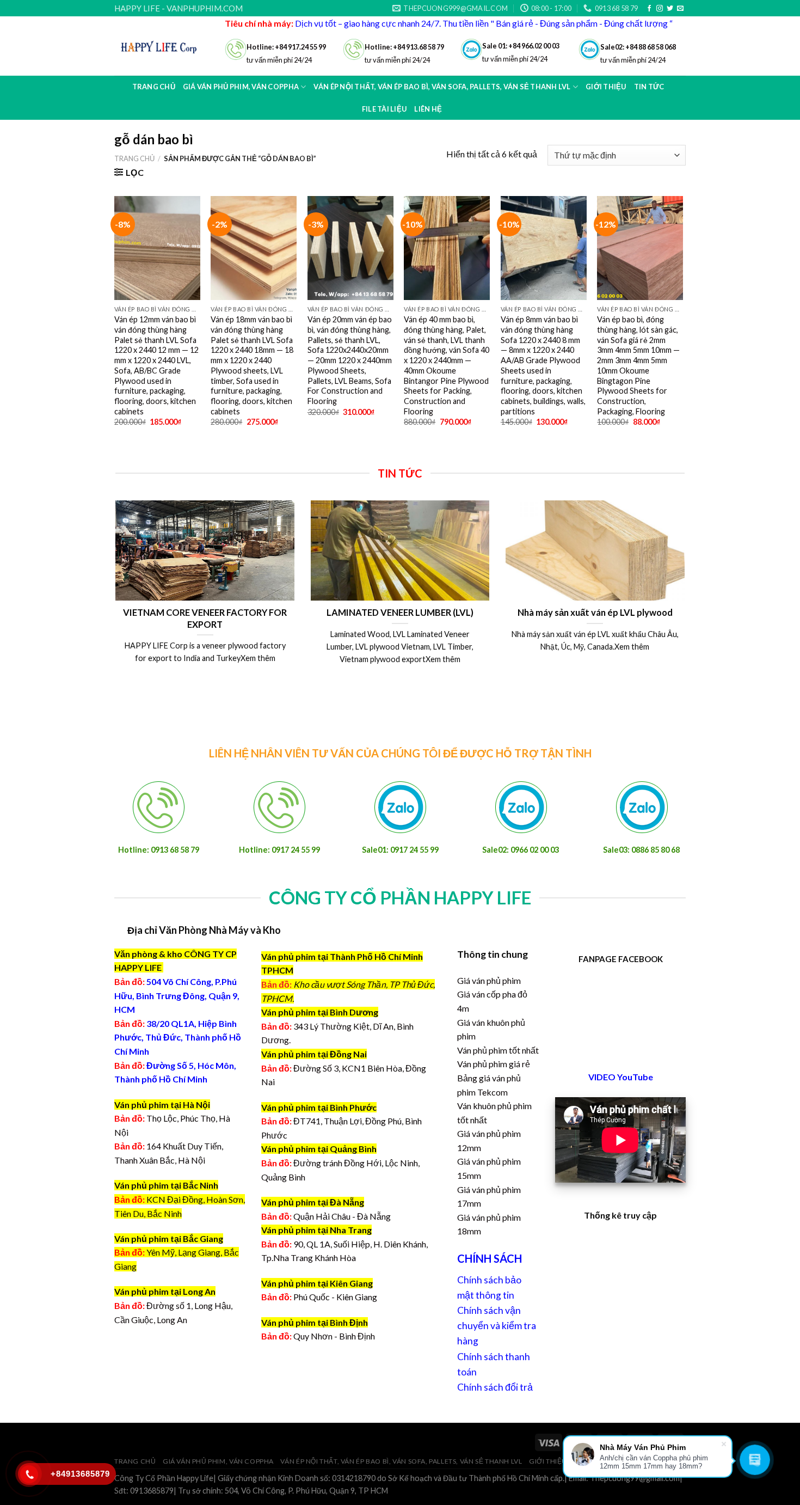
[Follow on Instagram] (659, 9)
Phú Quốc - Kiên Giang (335, 1297)
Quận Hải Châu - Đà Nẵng (342, 1216)
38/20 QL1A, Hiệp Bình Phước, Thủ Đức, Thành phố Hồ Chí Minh (177, 1037)
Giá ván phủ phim (489, 980)
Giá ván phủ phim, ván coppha (218, 1461)
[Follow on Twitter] (670, 9)
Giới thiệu (548, 1461)
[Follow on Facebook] (649, 9)
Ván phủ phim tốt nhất (498, 1050)
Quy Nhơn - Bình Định (334, 1336)
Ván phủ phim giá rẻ (493, 1064)
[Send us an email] (680, 9)
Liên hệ (428, 109)
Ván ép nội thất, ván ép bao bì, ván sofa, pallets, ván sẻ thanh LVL (401, 1461)
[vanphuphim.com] (161, 46)
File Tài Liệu (384, 109)
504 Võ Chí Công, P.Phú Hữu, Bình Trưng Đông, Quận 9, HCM (176, 995)
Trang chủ (153, 86)
